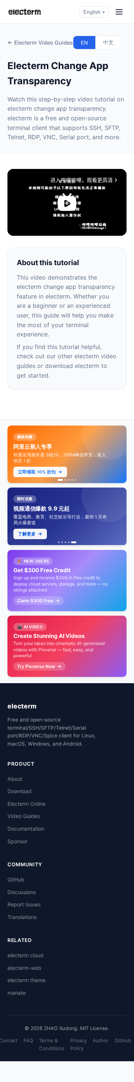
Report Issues (24, 904)
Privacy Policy (78, 1044)
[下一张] (119, 454)
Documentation (25, 828)
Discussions (21, 892)
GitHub (15, 879)
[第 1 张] (60, 480)
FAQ (28, 1040)
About (14, 779)
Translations (21, 917)
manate (16, 993)
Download (19, 791)
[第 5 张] (75, 480)
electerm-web (24, 968)
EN (84, 43)
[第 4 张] (72, 480)
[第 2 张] (65, 480)
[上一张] (15, 454)
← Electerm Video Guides (40, 42)
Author (101, 1040)
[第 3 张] (69, 480)
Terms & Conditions (51, 1044)
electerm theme (26, 980)
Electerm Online (26, 804)
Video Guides (23, 816)
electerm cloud (25, 955)
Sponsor (17, 841)
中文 (108, 42)
